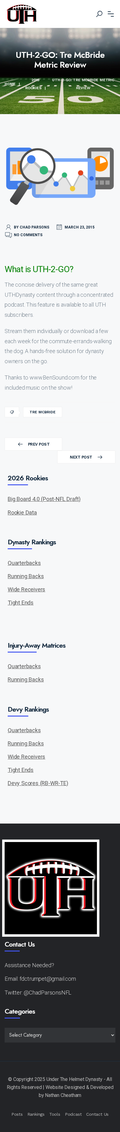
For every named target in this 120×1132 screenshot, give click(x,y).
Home (10, 84)
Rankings (36, 1114)
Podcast (73, 1114)
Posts (17, 1114)
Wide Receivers (26, 589)
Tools (54, 1114)
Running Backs (26, 576)
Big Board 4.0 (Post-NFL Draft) (44, 499)
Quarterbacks (24, 563)
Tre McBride (43, 412)
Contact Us (97, 1114)
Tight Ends (21, 602)
